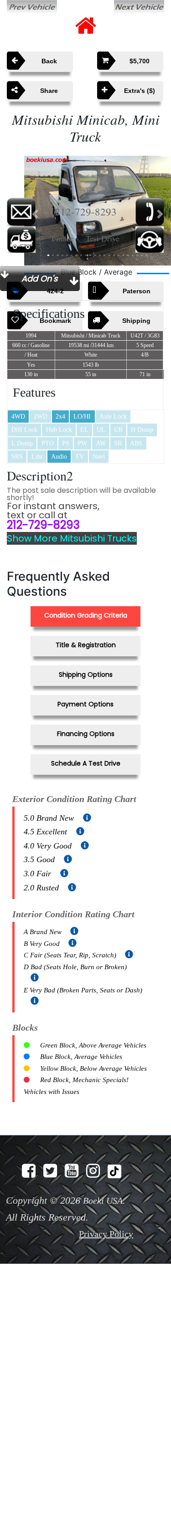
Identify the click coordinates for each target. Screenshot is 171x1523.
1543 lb (91, 353)
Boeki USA (103, 1157)
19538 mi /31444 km (91, 333)
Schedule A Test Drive (85, 744)
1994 (31, 324)
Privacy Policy (106, 1190)
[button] (35, 200)
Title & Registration (85, 631)
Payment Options (85, 687)
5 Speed (145, 333)
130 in (31, 362)
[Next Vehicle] (139, 6)
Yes (31, 353)
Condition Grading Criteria (85, 603)
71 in (145, 362)
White (90, 343)
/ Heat (31, 343)
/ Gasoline (31, 333)
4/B (145, 343)
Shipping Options (85, 659)
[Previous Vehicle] (32, 6)
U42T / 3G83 (145, 324)
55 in (90, 362)
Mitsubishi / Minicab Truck (90, 324)
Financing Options (85, 716)
